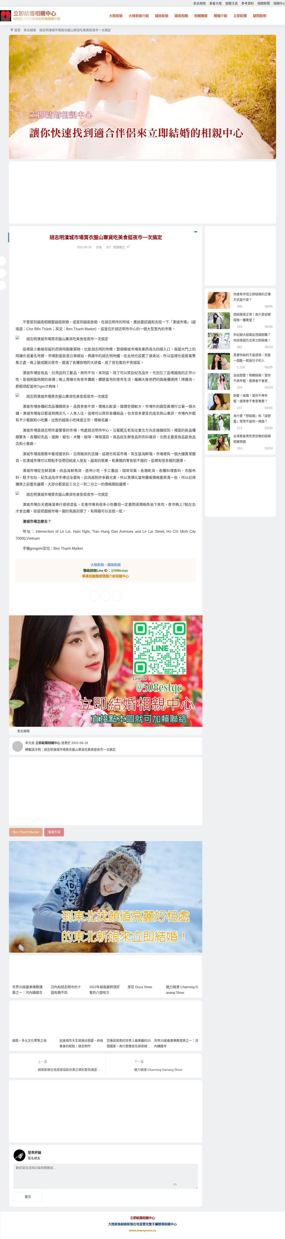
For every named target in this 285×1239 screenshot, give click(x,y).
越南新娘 (161, 16)
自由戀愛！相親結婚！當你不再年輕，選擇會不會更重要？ (252, 380)
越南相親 (181, 16)
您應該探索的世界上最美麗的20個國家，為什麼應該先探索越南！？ (129, 1046)
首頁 (17, 30)
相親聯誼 (201, 16)
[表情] (183, 1185)
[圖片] (191, 1185)
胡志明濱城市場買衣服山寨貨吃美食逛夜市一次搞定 (80, 749)
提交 (28, 1196)
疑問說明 (259, 16)
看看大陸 (215, 3)
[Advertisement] (142, 192)
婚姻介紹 (220, 16)
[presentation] (174, 965)
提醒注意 (231, 3)
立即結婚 (240, 16)
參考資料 (247, 3)
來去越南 (199, 3)
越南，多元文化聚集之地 (29, 1040)
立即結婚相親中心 (47, 743)
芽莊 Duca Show (140, 987)
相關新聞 (263, 3)
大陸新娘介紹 (139, 16)
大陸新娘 (115, 16)
